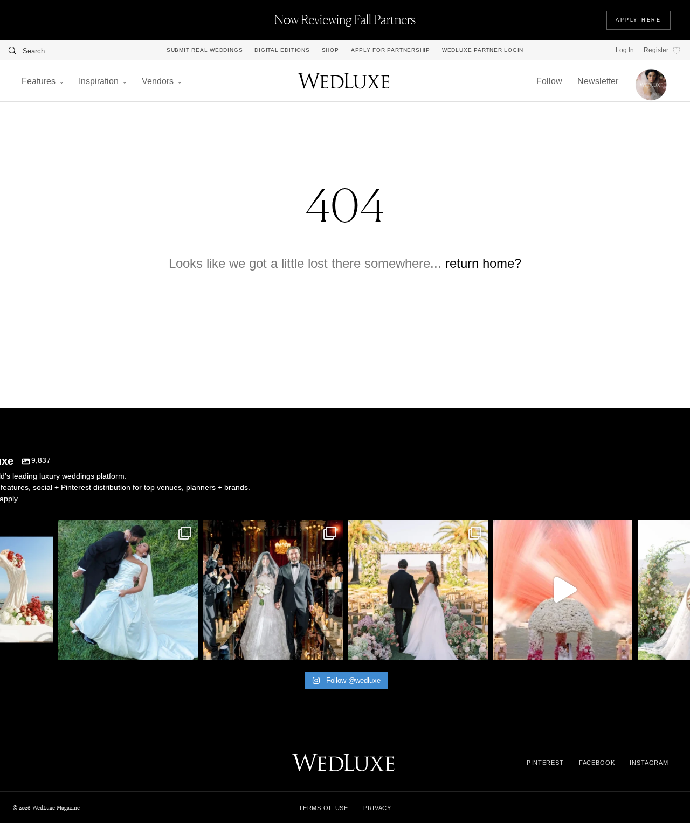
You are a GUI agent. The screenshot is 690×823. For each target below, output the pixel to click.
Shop (330, 50)
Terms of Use (323, 808)
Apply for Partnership (390, 50)
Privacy (377, 808)
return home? (483, 263)
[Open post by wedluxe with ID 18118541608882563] (273, 590)
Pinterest (545, 762)
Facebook (597, 762)
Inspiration (99, 81)
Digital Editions (281, 50)
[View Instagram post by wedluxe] (42, 646)
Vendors (158, 81)
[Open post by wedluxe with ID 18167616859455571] (563, 590)
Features (39, 81)
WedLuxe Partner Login (482, 50)
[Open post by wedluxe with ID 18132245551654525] (418, 590)
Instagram (649, 762)
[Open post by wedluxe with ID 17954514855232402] (128, 590)
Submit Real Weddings (205, 50)
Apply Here (638, 20)
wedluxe (126, 530)
